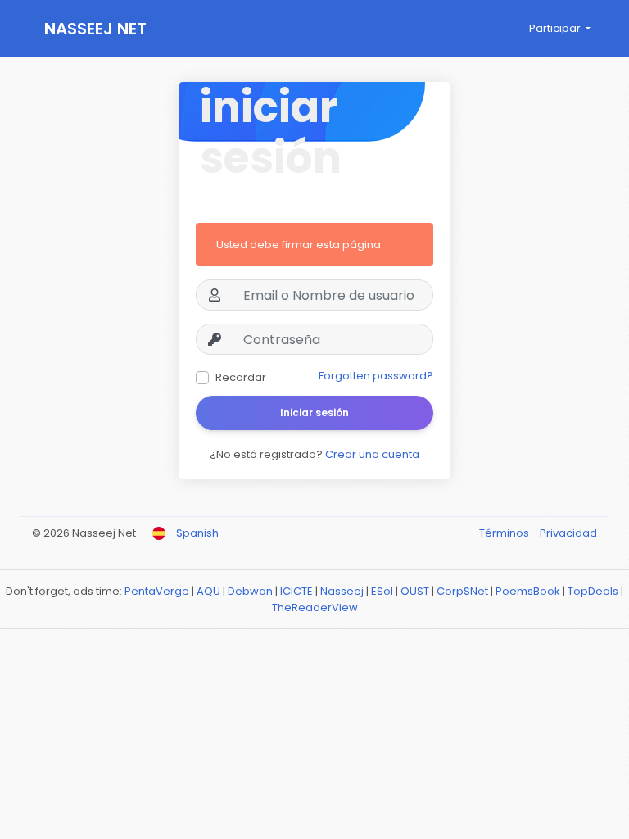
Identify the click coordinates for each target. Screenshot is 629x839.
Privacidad (568, 533)
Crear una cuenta (372, 454)
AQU (208, 591)
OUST (414, 591)
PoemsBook (528, 591)
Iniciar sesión (314, 413)
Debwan (250, 591)
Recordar (240, 377)
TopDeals (593, 591)
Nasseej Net (95, 28)
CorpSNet (462, 591)
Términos (505, 533)
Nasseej (342, 591)
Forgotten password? (376, 375)
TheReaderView (315, 607)
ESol (382, 591)
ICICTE (296, 591)
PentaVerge (156, 591)
